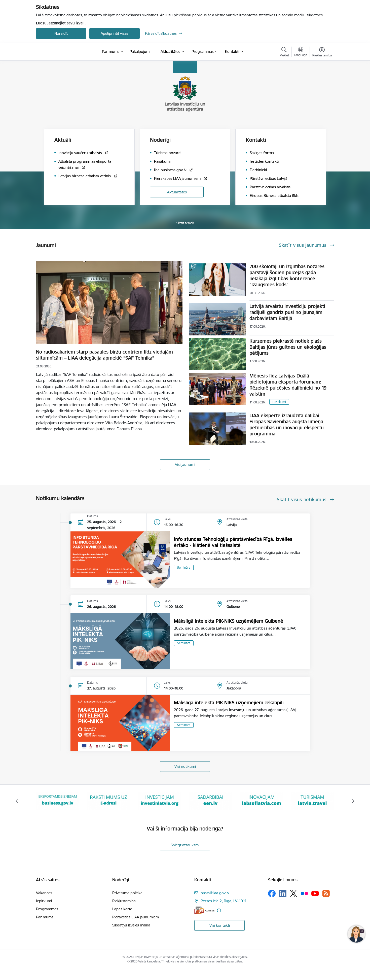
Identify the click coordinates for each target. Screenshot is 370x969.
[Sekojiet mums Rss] (326, 893)
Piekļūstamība (124, 900)
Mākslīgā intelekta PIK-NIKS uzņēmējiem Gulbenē (228, 621)
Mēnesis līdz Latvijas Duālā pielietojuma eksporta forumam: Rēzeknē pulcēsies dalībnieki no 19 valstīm (287, 385)
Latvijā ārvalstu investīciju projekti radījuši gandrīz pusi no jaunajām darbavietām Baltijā (287, 312)
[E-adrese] (204, 910)
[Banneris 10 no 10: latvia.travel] (261, 800)
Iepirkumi (44, 900)
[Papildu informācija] (219, 910)
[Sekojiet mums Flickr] (304, 893)
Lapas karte (122, 909)
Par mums (44, 917)
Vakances (44, 892)
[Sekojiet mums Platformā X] (293, 893)
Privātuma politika (127, 892)
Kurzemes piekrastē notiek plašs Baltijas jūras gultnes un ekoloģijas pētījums (287, 347)
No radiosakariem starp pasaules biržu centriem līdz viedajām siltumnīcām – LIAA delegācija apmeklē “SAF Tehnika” (104, 355)
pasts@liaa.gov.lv (215, 892)
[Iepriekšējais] (17, 801)
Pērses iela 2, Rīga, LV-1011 (224, 900)
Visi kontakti (219, 925)
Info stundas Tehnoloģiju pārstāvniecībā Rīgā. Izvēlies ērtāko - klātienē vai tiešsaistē (233, 542)
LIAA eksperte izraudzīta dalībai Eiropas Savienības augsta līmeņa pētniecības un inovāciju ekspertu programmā (286, 424)
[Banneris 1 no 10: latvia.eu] (312, 800)
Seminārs (183, 567)
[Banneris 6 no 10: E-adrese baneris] (57, 800)
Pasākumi (279, 402)
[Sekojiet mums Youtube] (315, 893)
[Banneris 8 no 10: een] (159, 800)
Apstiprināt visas (114, 33)
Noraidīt (61, 33)
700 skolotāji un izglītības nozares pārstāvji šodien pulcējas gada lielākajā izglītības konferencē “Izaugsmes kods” (286, 275)
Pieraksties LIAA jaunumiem (135, 917)
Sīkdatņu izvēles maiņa (131, 925)
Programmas (47, 909)
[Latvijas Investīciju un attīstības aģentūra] (64, 52)
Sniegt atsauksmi (185, 845)
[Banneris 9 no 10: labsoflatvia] (210, 800)
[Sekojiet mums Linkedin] (282, 893)
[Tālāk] (353, 801)
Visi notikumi (185, 766)
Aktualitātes (177, 192)
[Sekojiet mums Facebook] (272, 893)
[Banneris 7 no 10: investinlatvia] (108, 800)
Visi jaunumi (185, 464)
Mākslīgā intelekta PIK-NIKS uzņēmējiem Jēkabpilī (229, 703)
